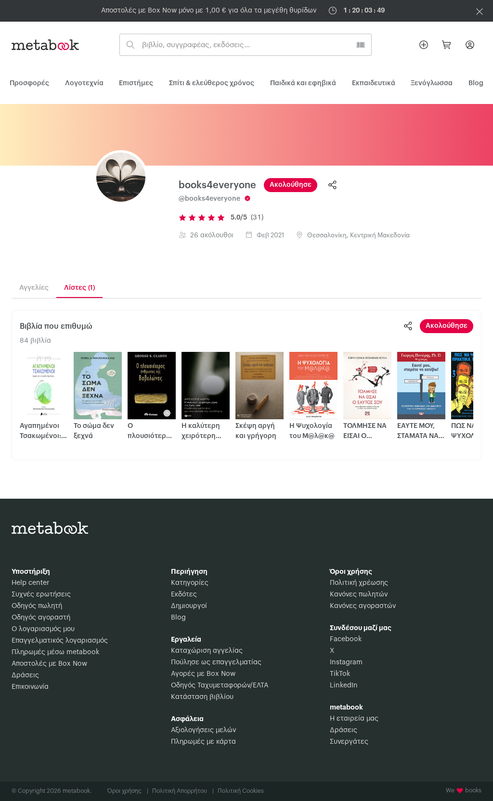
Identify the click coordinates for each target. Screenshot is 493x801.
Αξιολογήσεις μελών (203, 730)
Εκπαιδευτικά (373, 83)
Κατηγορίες (189, 583)
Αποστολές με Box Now (49, 663)
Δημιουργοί (189, 606)
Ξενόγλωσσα (432, 83)
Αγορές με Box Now (203, 674)
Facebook (346, 639)
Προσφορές (29, 83)
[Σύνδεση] (469, 44)
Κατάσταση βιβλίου (202, 697)
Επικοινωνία (30, 687)
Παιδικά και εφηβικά (303, 83)
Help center (30, 583)
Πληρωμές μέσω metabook (55, 652)
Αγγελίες (34, 287)
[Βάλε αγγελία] (423, 44)
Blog (178, 617)
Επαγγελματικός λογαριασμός (60, 640)
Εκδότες (184, 594)
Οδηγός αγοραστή (41, 617)
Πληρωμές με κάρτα (203, 741)
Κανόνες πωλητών (359, 594)
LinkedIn (344, 685)
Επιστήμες (136, 83)
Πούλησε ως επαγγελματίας (216, 662)
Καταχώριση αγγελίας (207, 650)
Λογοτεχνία (84, 83)
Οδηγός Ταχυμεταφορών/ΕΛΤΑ (219, 685)
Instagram (346, 662)
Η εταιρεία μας (354, 718)
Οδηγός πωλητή (37, 606)
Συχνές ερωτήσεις (41, 594)
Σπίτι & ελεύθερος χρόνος (211, 83)
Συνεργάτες (349, 741)
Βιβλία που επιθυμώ (56, 326)
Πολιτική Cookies (241, 791)
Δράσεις (25, 675)
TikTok (340, 674)
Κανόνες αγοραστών (363, 606)
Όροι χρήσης (127, 791)
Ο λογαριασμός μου (43, 629)
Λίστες (79, 287)
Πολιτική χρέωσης (359, 583)
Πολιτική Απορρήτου (183, 791)
